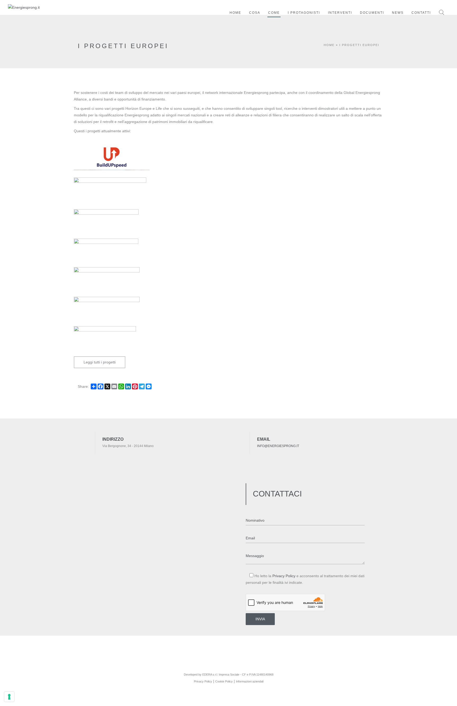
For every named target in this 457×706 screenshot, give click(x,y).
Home (329, 45)
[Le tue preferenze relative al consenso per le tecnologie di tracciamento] (9, 697)
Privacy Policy (283, 576)
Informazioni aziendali (249, 681)
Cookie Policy (224, 681)
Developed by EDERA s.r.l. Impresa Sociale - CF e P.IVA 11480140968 (228, 674)
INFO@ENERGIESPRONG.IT (278, 446)
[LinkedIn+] (228, 665)
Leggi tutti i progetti (100, 362)
